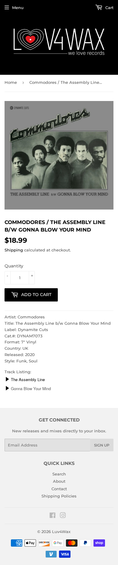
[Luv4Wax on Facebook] (52, 516)
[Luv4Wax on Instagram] (63, 516)
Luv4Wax (61, 531)
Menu (18, 7)
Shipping (14, 250)
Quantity (14, 266)
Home (11, 82)
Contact (59, 488)
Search (59, 474)
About (59, 481)
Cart (108, 7)
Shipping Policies (59, 496)
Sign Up (102, 445)
